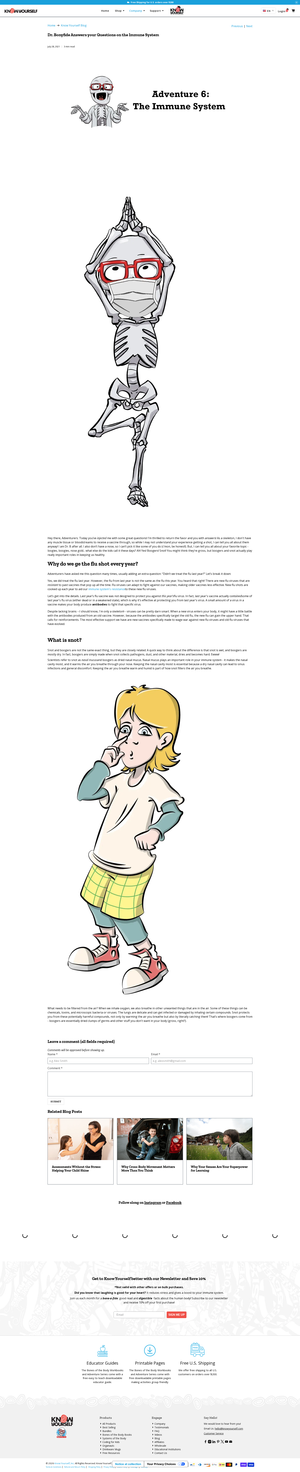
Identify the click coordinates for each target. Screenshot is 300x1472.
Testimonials (162, 1427)
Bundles (106, 1431)
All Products (109, 1423)
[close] (296, 2)
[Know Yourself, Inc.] (21, 10)
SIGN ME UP (176, 1314)
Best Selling (108, 1427)
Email (155, 1054)
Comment (55, 1068)
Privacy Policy (108, 1467)
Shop (119, 10)
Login (281, 11)
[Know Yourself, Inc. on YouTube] (226, 1442)
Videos (158, 1434)
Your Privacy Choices (161, 1464)
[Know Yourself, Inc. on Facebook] (205, 1442)
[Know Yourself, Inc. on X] (222, 1442)
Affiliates (159, 1442)
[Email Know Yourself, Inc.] (230, 1442)
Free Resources (111, 1453)
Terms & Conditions (53, 1467)
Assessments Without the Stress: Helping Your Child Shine (76, 1169)
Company (136, 10)
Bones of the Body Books (117, 1434)
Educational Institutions (168, 1449)
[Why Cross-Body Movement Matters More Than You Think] (150, 1139)
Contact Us (161, 1453)
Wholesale (160, 1445)
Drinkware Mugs (111, 1449)
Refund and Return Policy (74, 1467)
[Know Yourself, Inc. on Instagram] (209, 1442)
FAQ (157, 1431)
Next (249, 26)
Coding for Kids (111, 1442)
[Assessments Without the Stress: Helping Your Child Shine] (80, 1139)
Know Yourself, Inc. (64, 1463)
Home (106, 10)
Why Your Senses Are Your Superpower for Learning (219, 1169)
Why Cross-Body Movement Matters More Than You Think (148, 1169)
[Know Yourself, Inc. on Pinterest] (218, 1442)
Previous (237, 26)
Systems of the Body (114, 1438)
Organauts (108, 1445)
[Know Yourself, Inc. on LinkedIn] (213, 1442)
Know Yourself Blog (74, 25)
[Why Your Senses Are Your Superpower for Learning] (219, 1139)
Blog (157, 1438)
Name (53, 1054)
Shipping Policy (94, 1467)
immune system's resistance (106, 589)
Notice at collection (128, 1464)
